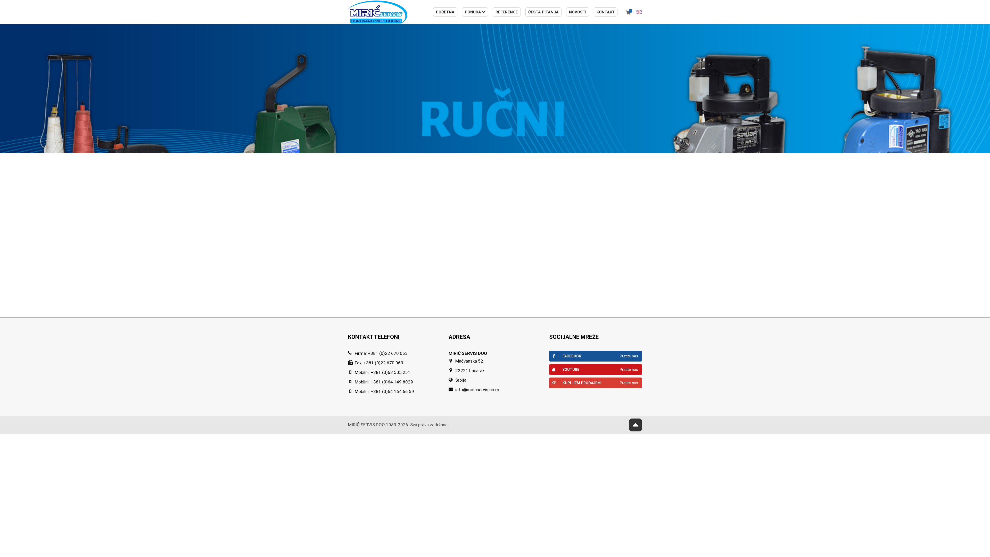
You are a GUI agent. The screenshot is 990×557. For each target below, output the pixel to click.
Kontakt (606, 12)
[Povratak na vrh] (635, 425)
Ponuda (473, 12)
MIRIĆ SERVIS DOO (366, 424)
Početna (445, 12)
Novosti (577, 12)
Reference (507, 12)
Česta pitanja (543, 12)
